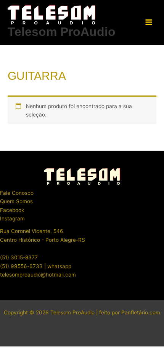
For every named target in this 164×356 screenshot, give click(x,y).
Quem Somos (16, 201)
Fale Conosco (17, 193)
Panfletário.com (140, 312)
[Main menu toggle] (149, 22)
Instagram (12, 218)
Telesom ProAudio (62, 32)
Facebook (12, 210)
